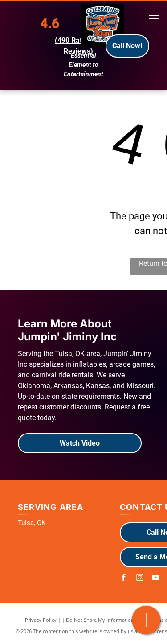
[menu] (154, 18)
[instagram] (139, 578)
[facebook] (123, 578)
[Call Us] (146, 624)
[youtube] (155, 578)
